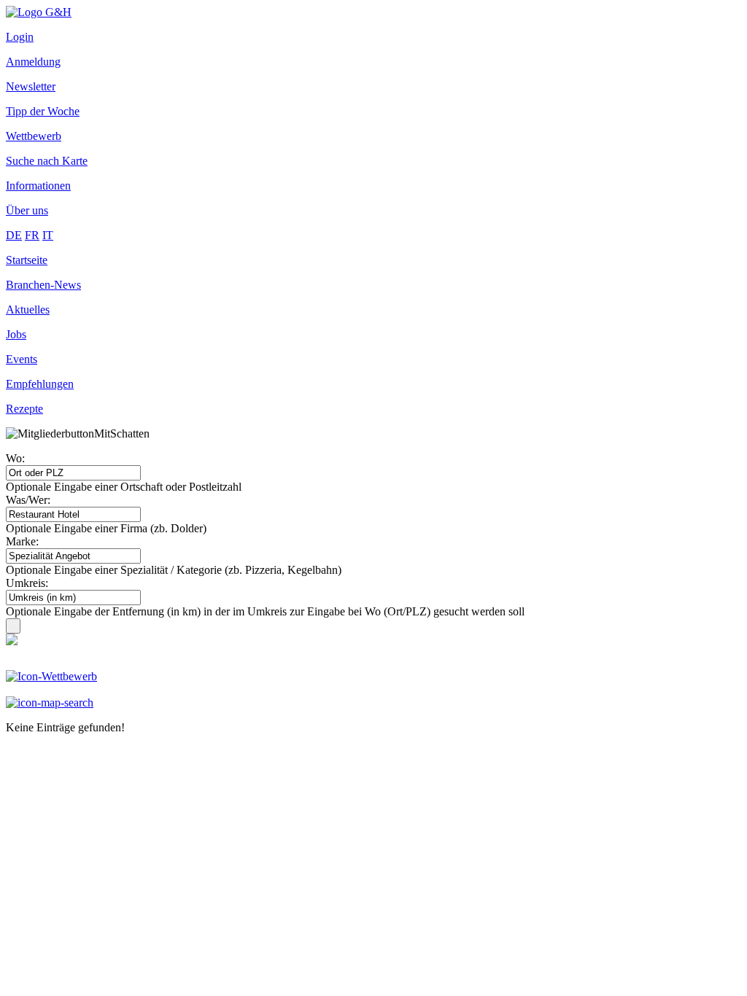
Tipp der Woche (43, 111)
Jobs (16, 334)
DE (14, 235)
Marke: (22, 541)
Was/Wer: (28, 500)
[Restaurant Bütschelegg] (12, 641)
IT (47, 235)
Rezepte (24, 408)
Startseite (26, 260)
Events (21, 359)
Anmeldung (33, 61)
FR (32, 235)
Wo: (15, 458)
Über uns (27, 210)
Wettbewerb (33, 136)
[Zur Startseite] (38, 12)
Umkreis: (27, 583)
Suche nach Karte (47, 161)
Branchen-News (43, 285)
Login (20, 37)
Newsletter (30, 86)
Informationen (38, 185)
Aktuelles (28, 309)
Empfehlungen (40, 384)
